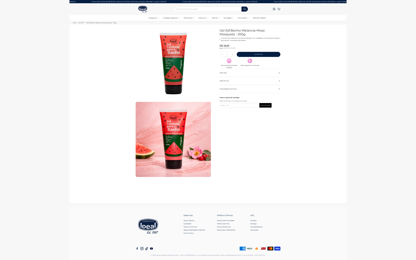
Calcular (265, 105)
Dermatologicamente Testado (229, 66)
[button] (211, 9)
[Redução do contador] (222, 54)
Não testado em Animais (250, 65)
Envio (221, 48)
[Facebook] (137, 248)
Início (74, 23)
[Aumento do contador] (232, 54)
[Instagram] (141, 248)
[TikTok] (146, 248)
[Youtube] (151, 248)
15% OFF (81, 23)
